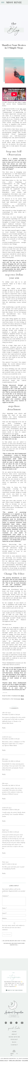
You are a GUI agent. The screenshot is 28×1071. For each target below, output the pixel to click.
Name (4, 908)
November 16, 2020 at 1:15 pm (11, 739)
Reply (4, 728)
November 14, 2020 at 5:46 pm (11, 714)
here (22, 696)
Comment (5, 896)
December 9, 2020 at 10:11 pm (10, 809)
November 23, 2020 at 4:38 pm (11, 761)
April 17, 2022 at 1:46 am (9, 864)
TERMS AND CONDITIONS (15, 1060)
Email (4, 913)
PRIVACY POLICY (4, 1060)
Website (4, 918)
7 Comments (14, 708)
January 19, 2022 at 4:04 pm (10, 832)
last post (23, 109)
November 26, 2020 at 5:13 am (11, 785)
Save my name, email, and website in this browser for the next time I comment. (13, 927)
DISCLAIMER (25, 1060)
